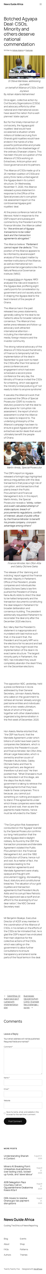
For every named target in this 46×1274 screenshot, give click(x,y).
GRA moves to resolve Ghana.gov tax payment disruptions (16, 1201)
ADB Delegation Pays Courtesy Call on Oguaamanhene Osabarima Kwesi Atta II (18, 1186)
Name (7, 1077)
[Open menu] (40, 4)
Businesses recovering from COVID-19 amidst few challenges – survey (31, 1001)
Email (6, 1089)
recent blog (14, 279)
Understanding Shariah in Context (16, 1157)
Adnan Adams (18, 50)
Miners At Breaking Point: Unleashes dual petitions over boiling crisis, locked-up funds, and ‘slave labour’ (18, 1170)
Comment (8, 1046)
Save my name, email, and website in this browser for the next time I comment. (22, 1113)
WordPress (38, 1269)
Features (29, 50)
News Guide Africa (13, 4)
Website (7, 1100)
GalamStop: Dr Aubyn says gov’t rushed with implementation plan (12, 1001)
